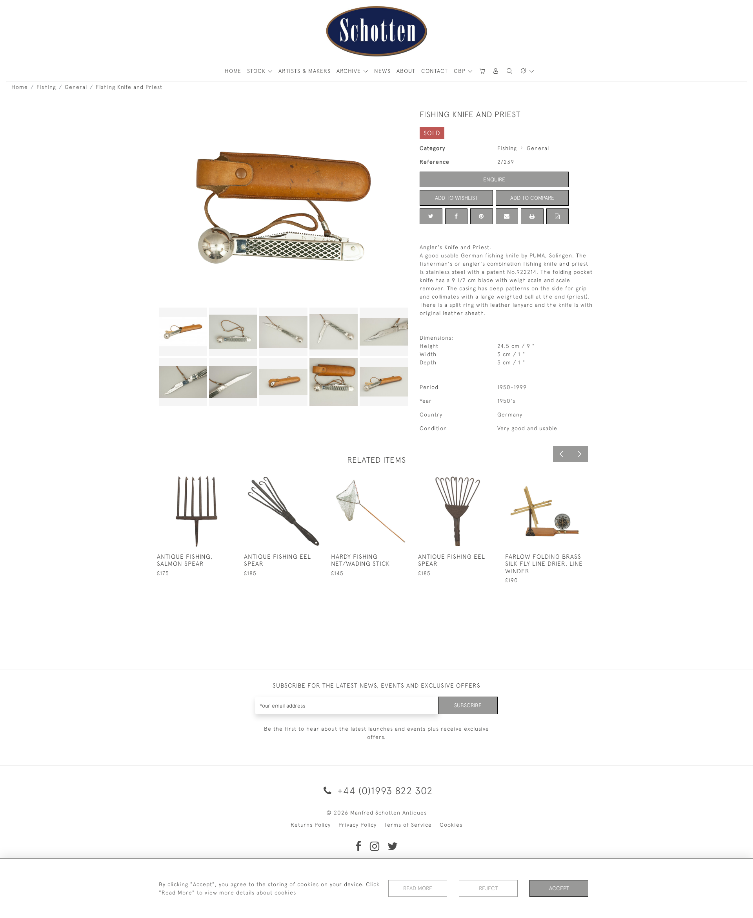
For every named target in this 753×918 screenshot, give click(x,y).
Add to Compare (532, 198)
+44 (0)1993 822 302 (384, 790)
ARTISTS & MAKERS (304, 71)
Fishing (46, 87)
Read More (417, 888)
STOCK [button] (257, 71)
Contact (434, 71)
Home (19, 87)
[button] (496, 71)
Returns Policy (311, 825)
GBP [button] (460, 71)
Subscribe (468, 705)
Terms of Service (408, 825)
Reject (488, 888)
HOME (233, 71)
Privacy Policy (357, 825)
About (406, 71)
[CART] (482, 71)
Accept (559, 888)
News (382, 71)
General (76, 87)
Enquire (494, 179)
